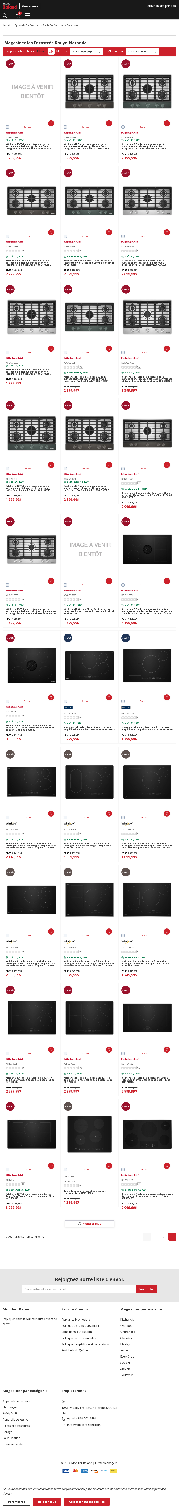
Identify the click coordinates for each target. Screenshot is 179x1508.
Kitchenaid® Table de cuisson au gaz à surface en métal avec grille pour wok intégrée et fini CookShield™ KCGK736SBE (28, 263)
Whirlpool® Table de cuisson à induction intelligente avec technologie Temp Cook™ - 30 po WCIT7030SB (88, 846)
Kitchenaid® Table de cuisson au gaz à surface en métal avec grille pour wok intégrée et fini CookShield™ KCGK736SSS (143, 263)
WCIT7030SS (127, 947)
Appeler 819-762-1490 (81, 1418)
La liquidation (11, 1438)
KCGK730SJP (127, 137)
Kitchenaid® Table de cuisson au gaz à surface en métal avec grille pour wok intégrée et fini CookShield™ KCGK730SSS (28, 372)
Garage (7, 1432)
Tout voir (126, 1375)
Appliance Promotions (76, 1319)
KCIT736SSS (11, 1180)
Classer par (115, 51)
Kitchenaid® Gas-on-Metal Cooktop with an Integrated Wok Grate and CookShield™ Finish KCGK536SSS (89, 611)
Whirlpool (126, 1325)
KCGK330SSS (127, 362)
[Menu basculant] (27, 15)
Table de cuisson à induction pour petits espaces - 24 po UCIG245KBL (86, 1192)
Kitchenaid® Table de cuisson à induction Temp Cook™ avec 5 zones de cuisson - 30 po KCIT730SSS (88, 1080)
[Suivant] (172, 1237)
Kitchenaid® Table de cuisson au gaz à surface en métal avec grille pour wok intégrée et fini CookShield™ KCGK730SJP (143, 146)
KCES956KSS (127, 1180)
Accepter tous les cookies (87, 1502)
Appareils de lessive (15, 1419)
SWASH (125, 1362)
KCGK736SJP (70, 362)
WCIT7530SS (70, 947)
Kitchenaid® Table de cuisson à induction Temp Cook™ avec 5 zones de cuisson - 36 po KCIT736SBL (145, 1080)
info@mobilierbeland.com (84, 1424)
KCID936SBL (127, 595)
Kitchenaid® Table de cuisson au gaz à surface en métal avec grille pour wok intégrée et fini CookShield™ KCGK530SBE (86, 146)
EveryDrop (127, 1356)
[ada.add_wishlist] (51, 123)
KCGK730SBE (70, 479)
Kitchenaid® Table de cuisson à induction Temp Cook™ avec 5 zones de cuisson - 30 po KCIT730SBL (30, 1080)
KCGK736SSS (127, 246)
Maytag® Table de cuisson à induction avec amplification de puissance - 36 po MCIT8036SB (89, 728)
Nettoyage (10, 1407)
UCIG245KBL (70, 1181)
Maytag (125, 1344)
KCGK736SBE (12, 246)
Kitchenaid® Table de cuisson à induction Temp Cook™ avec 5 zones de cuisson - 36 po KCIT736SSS (30, 1196)
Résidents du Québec (75, 1350)
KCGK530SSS (12, 137)
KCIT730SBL (11, 1063)
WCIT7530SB (127, 829)
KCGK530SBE (70, 137)
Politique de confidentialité (79, 1338)
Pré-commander (13, 1444)
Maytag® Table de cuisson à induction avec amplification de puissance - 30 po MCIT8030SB (147, 728)
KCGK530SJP (12, 479)
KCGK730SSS (12, 362)
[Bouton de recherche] (5, 15)
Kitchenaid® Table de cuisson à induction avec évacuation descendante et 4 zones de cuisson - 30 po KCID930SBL (30, 728)
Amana (124, 1350)
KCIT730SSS (69, 1063)
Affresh (125, 1369)
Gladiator (126, 1338)
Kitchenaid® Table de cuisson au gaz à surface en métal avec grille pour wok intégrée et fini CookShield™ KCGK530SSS (28, 146)
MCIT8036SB (70, 713)
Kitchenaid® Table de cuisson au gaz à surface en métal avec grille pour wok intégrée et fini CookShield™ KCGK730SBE (86, 488)
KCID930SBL (12, 711)
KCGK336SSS (12, 595)
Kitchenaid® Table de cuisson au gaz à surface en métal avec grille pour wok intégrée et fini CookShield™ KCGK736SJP (86, 379)
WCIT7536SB (12, 947)
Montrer (61, 51)
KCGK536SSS (70, 595)
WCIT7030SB (70, 829)
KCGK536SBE (127, 479)
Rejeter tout (47, 1502)
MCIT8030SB (127, 713)
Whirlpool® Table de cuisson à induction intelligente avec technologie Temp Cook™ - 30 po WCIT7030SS (145, 963)
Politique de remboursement (80, 1325)
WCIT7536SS (12, 829)
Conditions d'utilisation (77, 1332)
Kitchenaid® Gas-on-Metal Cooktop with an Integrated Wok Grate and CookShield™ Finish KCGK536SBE (147, 495)
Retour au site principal (161, 6)
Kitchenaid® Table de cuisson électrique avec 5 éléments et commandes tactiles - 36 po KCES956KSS (147, 1196)
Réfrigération (11, 1413)
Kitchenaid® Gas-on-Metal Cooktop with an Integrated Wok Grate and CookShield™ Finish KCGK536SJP (89, 263)
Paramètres (16, 1502)
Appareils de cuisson (16, 1401)
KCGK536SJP (70, 246)
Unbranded (127, 1332)
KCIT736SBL (127, 1063)
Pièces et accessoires (16, 1426)
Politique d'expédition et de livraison (85, 1344)
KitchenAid (127, 1319)
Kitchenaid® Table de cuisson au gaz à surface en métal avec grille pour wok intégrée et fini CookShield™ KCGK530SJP (28, 488)
